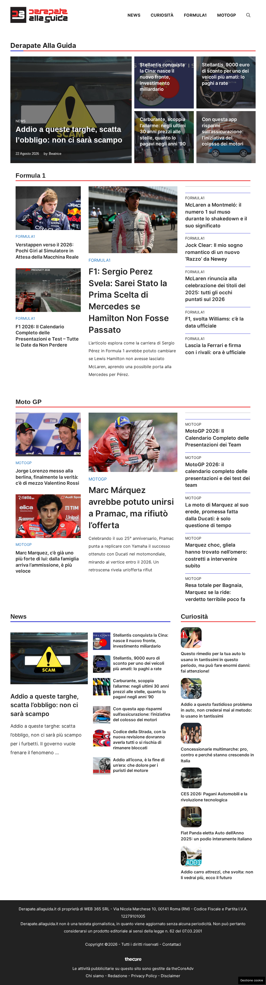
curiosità (162, 15)
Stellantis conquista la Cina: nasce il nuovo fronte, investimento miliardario (162, 77)
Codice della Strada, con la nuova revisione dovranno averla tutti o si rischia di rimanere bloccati (139, 739)
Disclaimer (170, 975)
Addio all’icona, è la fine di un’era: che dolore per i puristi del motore (138, 765)
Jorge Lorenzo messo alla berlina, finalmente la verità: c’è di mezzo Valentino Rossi (47, 477)
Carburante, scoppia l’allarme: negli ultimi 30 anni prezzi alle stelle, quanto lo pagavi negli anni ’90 (163, 131)
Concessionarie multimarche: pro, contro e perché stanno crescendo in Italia (217, 754)
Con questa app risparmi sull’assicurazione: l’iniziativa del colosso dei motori (222, 131)
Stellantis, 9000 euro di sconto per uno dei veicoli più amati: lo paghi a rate (138, 663)
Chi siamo (95, 975)
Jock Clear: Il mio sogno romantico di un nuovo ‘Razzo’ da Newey (214, 252)
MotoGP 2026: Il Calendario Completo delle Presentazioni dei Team (217, 438)
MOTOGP (226, 15)
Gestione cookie (251, 980)
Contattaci (171, 944)
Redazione (117, 975)
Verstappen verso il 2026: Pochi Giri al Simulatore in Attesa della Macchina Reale (47, 251)
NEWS (134, 15)
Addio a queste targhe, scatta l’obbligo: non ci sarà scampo (44, 705)
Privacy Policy (144, 975)
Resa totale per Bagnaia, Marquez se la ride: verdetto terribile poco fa (215, 592)
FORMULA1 (195, 15)
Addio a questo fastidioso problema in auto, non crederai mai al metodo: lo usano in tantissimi (216, 710)
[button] (248, 15)
